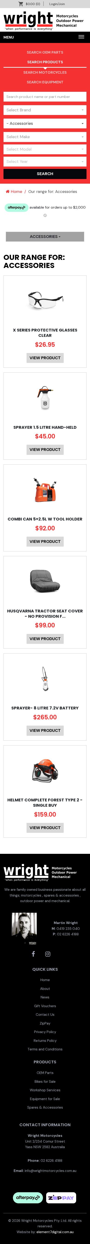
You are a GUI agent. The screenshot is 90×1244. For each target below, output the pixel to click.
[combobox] (45, 110)
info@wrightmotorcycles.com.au (50, 1170)
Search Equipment (45, 82)
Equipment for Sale (45, 1099)
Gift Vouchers (45, 1006)
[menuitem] (45, 980)
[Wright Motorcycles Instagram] (47, 954)
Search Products (45, 62)
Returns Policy (45, 1040)
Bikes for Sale (45, 1081)
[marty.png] (24, 928)
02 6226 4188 (68, 934)
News (45, 997)
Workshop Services (45, 1090)
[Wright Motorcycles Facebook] (33, 954)
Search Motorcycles (45, 72)
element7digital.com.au (55, 1232)
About (45, 988)
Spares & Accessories (45, 1107)
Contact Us (45, 1014)
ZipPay (45, 1023)
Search (45, 173)
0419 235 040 (68, 928)
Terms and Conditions (45, 1049)
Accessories (44, 236)
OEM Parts (45, 1073)
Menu (8, 37)
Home (16, 191)
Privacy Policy (45, 1032)
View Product (45, 358)
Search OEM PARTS (45, 52)
